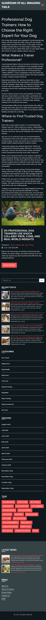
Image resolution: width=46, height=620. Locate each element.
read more (9, 265)
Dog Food (5, 375)
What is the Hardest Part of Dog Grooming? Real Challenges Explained (26, 325)
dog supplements (10, 522)
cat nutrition (22, 506)
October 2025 (6, 482)
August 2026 (6, 424)
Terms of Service (8, 589)
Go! (42, 280)
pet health (7, 531)
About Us (5, 586)
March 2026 (6, 453)
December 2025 (7, 471)
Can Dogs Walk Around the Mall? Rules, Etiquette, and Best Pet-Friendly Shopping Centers (26, 303)
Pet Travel (5, 358)
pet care (6, 518)
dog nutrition (9, 510)
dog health (8, 506)
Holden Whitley (15, 245)
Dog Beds (5, 392)
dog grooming (25, 510)
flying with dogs (10, 527)
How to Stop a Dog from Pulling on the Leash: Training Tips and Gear (27, 314)
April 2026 (5, 447)
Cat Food (5, 381)
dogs (35, 531)
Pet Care (5, 410)
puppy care (22, 502)
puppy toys (25, 527)
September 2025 (7, 488)
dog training (37, 506)
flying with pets (23, 531)
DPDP (4, 599)
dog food (7, 514)
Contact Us (6, 596)
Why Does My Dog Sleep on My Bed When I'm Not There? (27, 555)
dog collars (31, 514)
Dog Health (6, 369)
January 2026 (6, 465)
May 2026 (5, 442)
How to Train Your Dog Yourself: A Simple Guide (26, 565)
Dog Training (29, 245)
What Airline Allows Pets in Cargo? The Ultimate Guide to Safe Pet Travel (25, 291)
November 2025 (7, 476)
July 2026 (5, 430)
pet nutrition (19, 518)
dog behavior (8, 502)
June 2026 (5, 436)
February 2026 (7, 459)
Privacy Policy (7, 592)
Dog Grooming (7, 387)
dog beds (19, 514)
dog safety (26, 522)
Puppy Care (6, 363)
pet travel (35, 502)
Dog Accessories (8, 404)
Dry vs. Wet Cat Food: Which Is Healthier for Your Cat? (26, 337)
